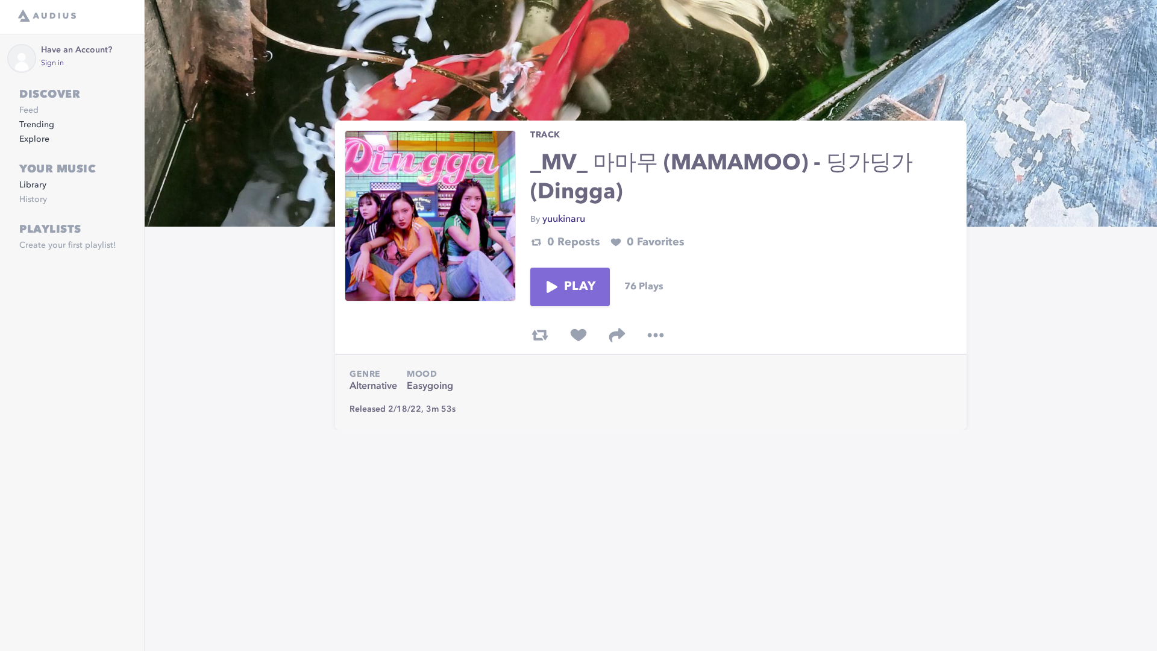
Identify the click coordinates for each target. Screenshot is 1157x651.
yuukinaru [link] (563, 219)
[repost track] (540, 335)
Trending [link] (36, 125)
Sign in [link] (52, 63)
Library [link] (32, 185)
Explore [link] (34, 139)
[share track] (617, 335)
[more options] (655, 335)
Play (579, 287)
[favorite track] (578, 335)
